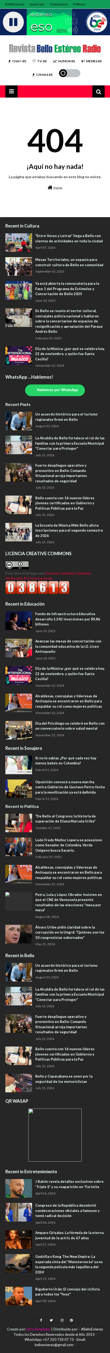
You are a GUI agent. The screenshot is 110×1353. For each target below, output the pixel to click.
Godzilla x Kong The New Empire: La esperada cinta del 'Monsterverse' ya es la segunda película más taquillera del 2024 (69, 1264)
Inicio (57, 188)
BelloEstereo (14, 4)
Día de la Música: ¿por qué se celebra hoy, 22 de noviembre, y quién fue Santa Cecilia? (70, 354)
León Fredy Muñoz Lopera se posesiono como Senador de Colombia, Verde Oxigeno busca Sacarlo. (68, 845)
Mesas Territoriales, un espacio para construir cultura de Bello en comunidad (69, 262)
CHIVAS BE (44, 75)
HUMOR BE (66, 61)
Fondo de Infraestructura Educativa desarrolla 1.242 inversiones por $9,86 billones (67, 619)
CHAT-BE (19, 61)
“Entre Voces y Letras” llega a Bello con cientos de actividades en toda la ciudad (69, 238)
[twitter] (51, 1320)
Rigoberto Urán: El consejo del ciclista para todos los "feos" (67, 1292)
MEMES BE (94, 61)
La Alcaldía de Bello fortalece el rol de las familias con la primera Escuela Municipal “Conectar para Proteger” (70, 443)
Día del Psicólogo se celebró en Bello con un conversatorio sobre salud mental (70, 726)
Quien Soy (37, 4)
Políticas (79, 4)
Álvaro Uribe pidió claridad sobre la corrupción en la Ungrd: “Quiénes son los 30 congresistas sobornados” (69, 932)
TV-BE (42, 61)
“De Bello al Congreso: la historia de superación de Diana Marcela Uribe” (65, 819)
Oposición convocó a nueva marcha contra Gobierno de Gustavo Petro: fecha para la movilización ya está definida (70, 787)
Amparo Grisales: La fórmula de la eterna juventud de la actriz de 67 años (69, 1235)
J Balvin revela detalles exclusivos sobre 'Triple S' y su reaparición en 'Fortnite (69, 1184)
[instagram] (62, 1320)
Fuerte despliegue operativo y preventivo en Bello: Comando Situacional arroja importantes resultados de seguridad (61, 473)
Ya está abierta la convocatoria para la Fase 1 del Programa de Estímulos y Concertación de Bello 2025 (67, 288)
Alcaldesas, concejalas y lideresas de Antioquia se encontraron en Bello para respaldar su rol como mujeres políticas (68, 701)
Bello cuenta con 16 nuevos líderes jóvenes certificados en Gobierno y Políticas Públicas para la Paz (65, 503)
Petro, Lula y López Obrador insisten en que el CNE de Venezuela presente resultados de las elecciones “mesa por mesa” (68, 902)
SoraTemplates (38, 1329)
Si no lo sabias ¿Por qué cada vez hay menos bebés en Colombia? (65, 760)
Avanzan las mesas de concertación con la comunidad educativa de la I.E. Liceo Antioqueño (68, 646)
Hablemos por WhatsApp (57, 390)
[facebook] (41, 1320)
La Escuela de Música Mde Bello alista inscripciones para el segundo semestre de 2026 (69, 530)
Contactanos (59, 4)
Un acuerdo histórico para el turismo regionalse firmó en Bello (66, 417)
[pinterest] (71, 1320)
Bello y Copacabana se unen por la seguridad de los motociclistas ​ (63, 1079)
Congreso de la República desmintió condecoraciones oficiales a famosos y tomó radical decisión (67, 1210)
